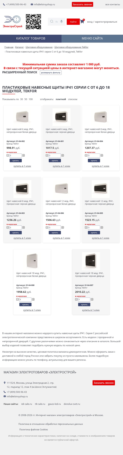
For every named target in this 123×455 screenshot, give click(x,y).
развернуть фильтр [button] (50, 72)
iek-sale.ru (26, 403)
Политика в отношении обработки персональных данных (50, 424)
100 (31, 99)
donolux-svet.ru (72, 403)
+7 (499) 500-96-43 (16, 4)
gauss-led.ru (54, 403)
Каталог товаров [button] (30, 38)
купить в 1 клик (22, 165)
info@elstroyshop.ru (44, 4)
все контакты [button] (112, 4)
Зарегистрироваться (106, 21)
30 (21, 99)
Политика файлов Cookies (33, 429)
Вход (90, 21)
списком (72, 99)
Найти (73, 21)
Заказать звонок (82, 4)
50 (25, 99)
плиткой (61, 99)
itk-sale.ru (40, 403)
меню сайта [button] (92, 38)
